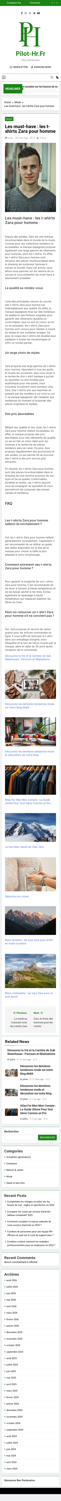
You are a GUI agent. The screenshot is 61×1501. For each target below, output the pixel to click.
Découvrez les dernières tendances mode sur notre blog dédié (36, 1070)
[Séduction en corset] (30, 874)
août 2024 (11, 1436)
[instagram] (26, 13)
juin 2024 (11, 1449)
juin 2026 (11, 1293)
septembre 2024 (14, 1429)
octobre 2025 (13, 1345)
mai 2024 (11, 1455)
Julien (10, 137)
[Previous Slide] (52, 3)
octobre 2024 (13, 1423)
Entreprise (11, 1163)
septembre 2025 (14, 1351)
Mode (9, 119)
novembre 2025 (14, 1338)
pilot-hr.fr (30, 53)
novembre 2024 (14, 1416)
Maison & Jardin (14, 1170)
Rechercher (11, 1131)
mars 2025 (11, 1390)
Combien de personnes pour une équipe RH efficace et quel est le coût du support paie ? (13, 3)
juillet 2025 (12, 1364)
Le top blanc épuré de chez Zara (24, 846)
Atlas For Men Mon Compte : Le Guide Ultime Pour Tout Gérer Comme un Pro (38, 1109)
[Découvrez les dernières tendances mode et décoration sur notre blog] (30, 731)
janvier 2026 (12, 1325)
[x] (30, 13)
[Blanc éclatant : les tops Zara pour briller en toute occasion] (30, 920)
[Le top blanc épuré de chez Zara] (30, 827)
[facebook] (22, 13)
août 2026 (11, 1280)
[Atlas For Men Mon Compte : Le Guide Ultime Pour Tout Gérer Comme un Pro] (30, 780)
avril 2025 (11, 1384)
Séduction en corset (17, 896)
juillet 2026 (12, 1286)
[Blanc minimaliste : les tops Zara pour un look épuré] (30, 971)
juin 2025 (11, 1371)
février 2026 (12, 1319)
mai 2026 (11, 1299)
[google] (34, 13)
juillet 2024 (12, 1442)
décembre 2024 (14, 1410)
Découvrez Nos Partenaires (19, 1480)
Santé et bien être (15, 1183)
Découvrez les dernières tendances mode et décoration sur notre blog (35, 1089)
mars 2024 (11, 1468)
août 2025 (11, 1358)
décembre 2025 (14, 1332)
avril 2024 (11, 1462)
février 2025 (12, 1397)
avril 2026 (11, 1306)
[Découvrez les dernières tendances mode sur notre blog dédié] (30, 684)
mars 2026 (11, 1312)
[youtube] (38, 13)
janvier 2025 (12, 1403)
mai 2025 (11, 1377)
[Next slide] (57, 3)
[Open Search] (52, 77)
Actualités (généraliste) (18, 1157)
